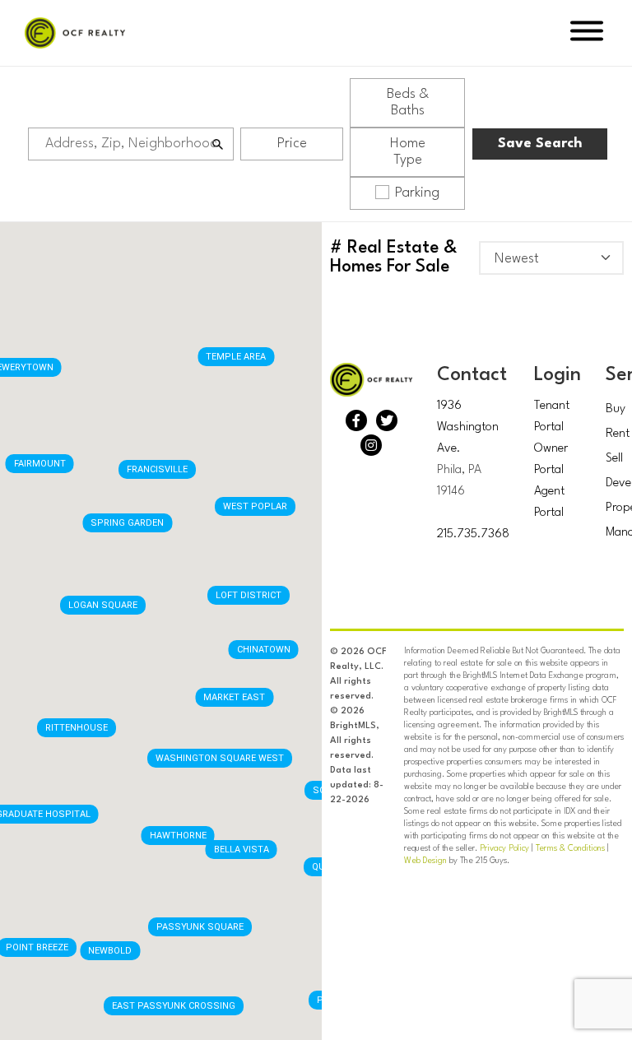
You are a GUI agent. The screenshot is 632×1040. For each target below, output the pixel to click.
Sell (614, 459)
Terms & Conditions (570, 848)
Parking (417, 193)
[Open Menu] (587, 33)
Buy (615, 409)
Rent (618, 434)
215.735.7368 (473, 534)
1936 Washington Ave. (468, 427)
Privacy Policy (504, 848)
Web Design (425, 861)
